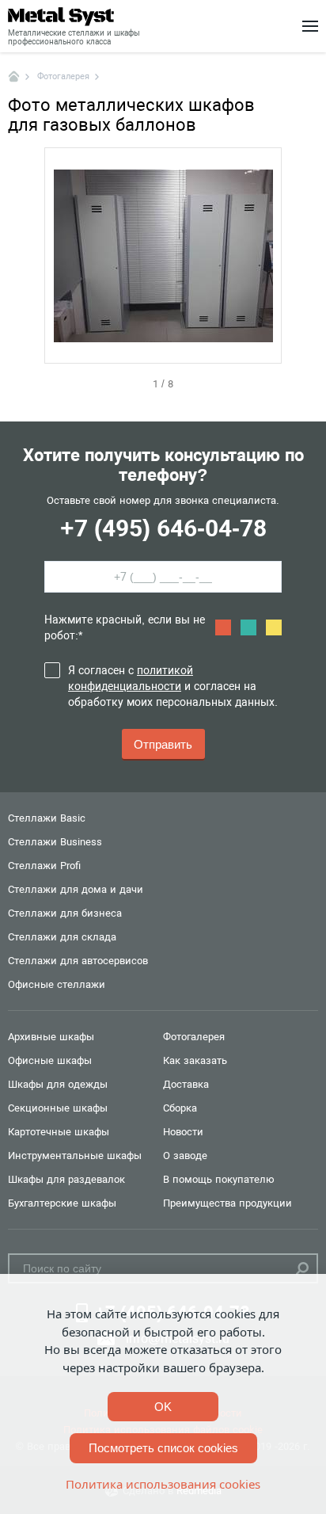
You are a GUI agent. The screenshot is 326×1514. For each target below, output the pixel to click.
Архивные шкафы (51, 1037)
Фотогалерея (194, 1037)
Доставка (186, 1084)
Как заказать (195, 1060)
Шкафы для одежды (58, 1084)
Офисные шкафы (50, 1060)
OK (163, 1406)
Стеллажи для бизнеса (65, 913)
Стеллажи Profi (44, 865)
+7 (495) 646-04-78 (163, 528)
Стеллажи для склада (62, 937)
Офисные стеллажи (56, 984)
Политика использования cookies (163, 1484)
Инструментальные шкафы (75, 1155)
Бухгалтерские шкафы (62, 1203)
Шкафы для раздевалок (66, 1179)
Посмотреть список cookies (163, 1448)
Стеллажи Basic (46, 818)
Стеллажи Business (55, 842)
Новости (183, 1132)
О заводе (185, 1155)
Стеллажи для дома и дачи (75, 889)
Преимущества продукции (227, 1203)
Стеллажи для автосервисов (78, 961)
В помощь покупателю (219, 1179)
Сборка (180, 1108)
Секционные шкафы (58, 1108)
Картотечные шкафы (58, 1132)
